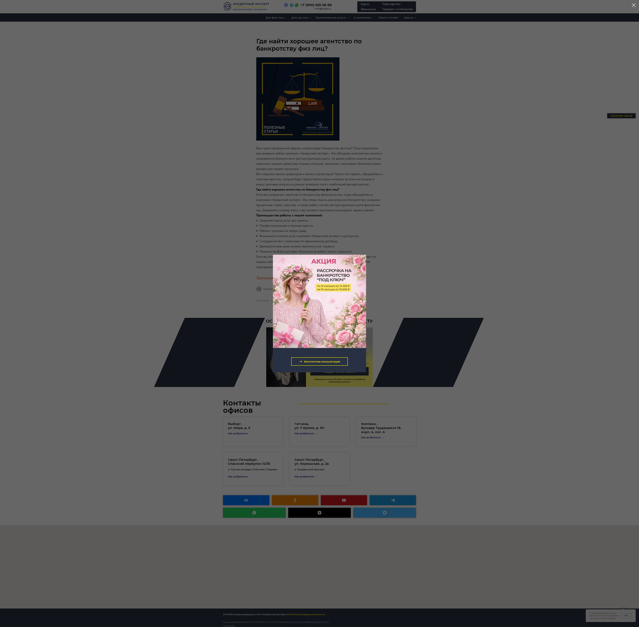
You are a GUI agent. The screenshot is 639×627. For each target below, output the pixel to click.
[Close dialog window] (633, 5)
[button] (319, 361)
